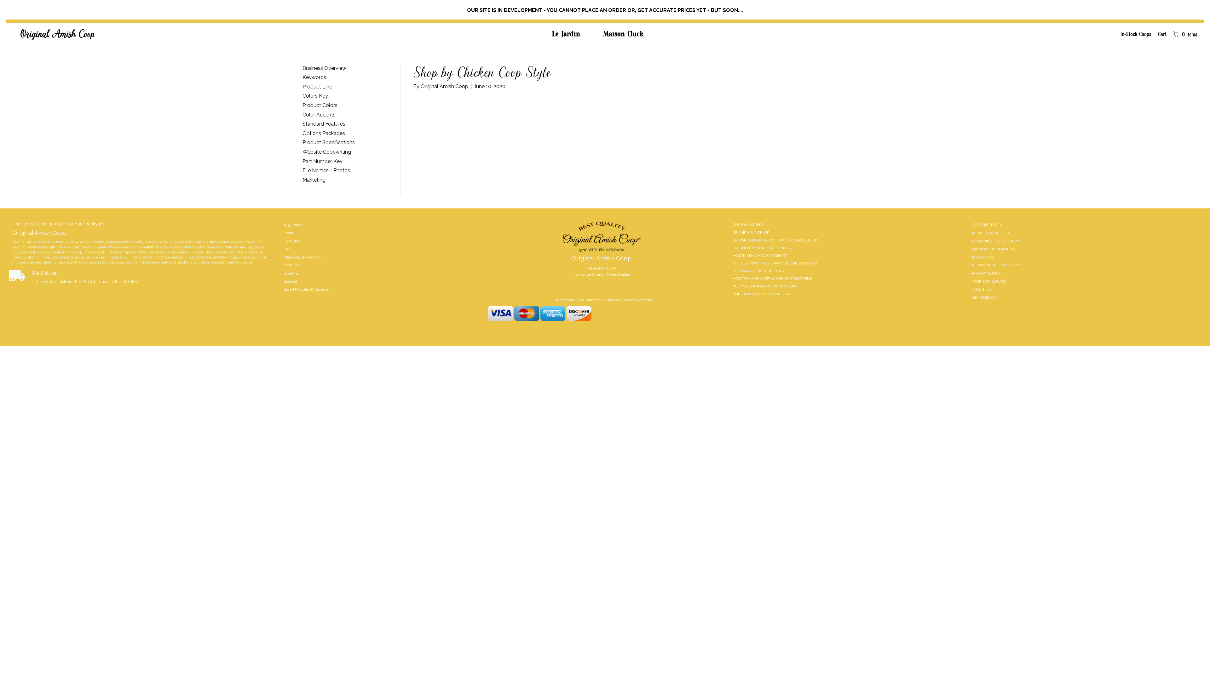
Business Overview (324, 68)
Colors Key (315, 96)
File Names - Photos (326, 170)
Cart (1162, 34)
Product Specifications (328, 142)
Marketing (314, 180)
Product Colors (319, 105)
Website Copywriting (326, 152)
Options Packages (323, 133)
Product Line (317, 87)
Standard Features (323, 124)
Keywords (314, 77)
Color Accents (319, 115)
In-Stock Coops (1136, 34)
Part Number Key (322, 161)
